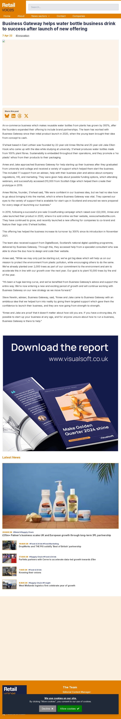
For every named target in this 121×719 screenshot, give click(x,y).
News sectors (39, 16)
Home (7, 16)
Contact (61, 16)
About (20, 16)
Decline (46, 708)
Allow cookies (68, 708)
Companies (79, 16)
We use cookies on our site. (60, 698)
